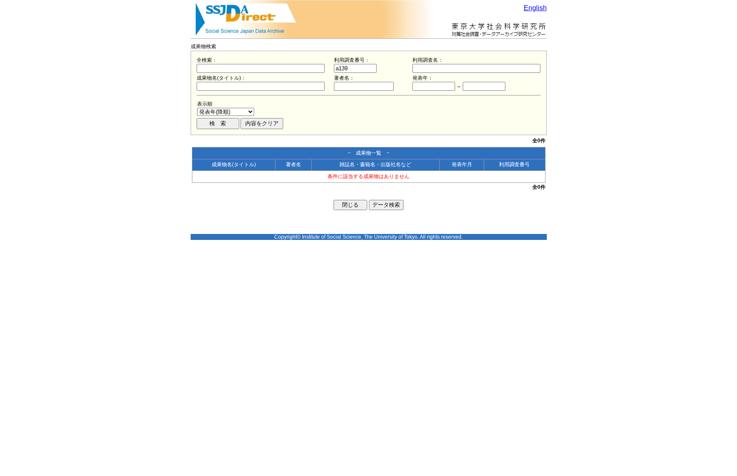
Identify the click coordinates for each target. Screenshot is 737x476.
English (535, 8)
